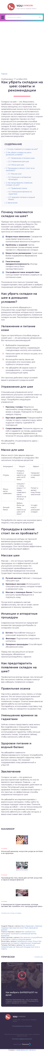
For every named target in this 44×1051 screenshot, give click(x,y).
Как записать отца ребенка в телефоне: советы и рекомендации (21, 938)
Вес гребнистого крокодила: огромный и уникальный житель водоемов (18, 934)
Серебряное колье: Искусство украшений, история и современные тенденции (21, 942)
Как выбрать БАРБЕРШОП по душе (22, 993)
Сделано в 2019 (17, 1044)
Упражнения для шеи (18, 161)
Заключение (11, 203)
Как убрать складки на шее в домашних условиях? (18, 153)
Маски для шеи (16, 165)
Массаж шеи (14, 174)
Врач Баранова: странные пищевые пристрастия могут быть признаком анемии (21, 928)
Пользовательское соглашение (22, 1026)
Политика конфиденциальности (22, 1039)
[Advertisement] (22, 44)
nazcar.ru (32, 1050)
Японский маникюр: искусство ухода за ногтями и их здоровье (22, 852)
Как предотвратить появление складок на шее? (19, 184)
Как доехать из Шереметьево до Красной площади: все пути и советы (20, 947)
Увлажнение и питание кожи (21, 158)
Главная (4, 74)
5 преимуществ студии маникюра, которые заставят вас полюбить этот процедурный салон (21, 905)
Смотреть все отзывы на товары (11, 913)
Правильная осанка (17, 188)
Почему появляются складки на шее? (22, 149)
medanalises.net (21, 1050)
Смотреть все (38, 957)
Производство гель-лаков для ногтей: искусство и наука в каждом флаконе (21, 879)
